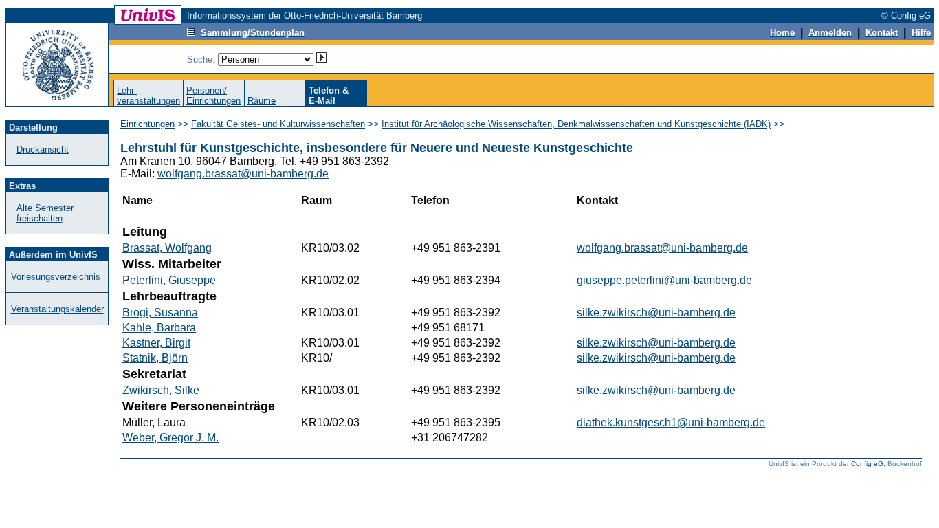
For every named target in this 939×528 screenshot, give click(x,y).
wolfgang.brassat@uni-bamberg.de (243, 173)
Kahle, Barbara (159, 327)
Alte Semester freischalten (45, 213)
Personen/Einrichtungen (213, 95)
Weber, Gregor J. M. (170, 437)
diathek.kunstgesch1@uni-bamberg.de (671, 422)
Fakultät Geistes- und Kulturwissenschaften (278, 124)
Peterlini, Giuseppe (169, 280)
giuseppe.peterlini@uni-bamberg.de (664, 280)
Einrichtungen (147, 124)
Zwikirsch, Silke (160, 390)
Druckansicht (42, 149)
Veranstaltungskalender (57, 309)
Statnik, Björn (155, 358)
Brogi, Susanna (160, 312)
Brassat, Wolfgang (167, 248)
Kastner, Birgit (156, 343)
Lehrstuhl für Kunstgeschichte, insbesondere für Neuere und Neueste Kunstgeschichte (376, 148)
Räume (261, 101)
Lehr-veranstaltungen (148, 95)
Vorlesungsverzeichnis (55, 277)
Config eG (867, 464)
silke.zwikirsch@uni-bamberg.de (656, 312)
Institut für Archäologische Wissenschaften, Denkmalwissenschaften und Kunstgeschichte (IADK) (576, 124)
